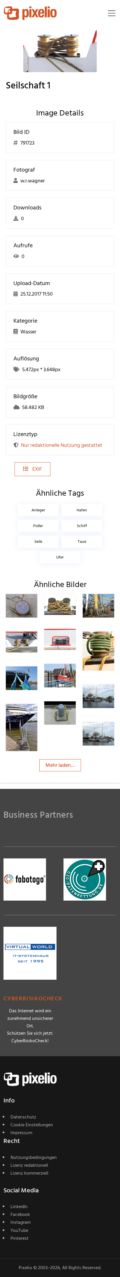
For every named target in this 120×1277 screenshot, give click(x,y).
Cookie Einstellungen (31, 1125)
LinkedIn (19, 1206)
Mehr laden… (60, 765)
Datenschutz (23, 1117)
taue (82, 541)
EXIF (36, 469)
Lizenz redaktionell (29, 1165)
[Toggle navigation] (112, 13)
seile (38, 541)
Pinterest (19, 1238)
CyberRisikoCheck (33, 999)
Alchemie (37, 715)
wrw (32, 643)
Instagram (20, 1222)
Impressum (21, 1133)
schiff (82, 525)
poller (38, 525)
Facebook (20, 1214)
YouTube (19, 1230)
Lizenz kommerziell (29, 1173)
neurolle (74, 675)
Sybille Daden (70, 715)
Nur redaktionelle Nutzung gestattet (61, 445)
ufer (60, 557)
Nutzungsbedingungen (33, 1157)
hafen (82, 510)
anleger (38, 510)
